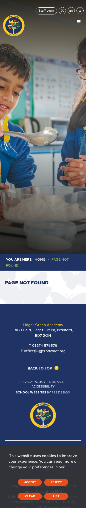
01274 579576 (44, 345)
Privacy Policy (32, 381)
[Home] (13, 25)
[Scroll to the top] (43, 368)
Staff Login (46, 10)
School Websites (31, 392)
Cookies (56, 381)
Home (40, 259)
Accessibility (43, 386)
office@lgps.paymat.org (44, 350)
